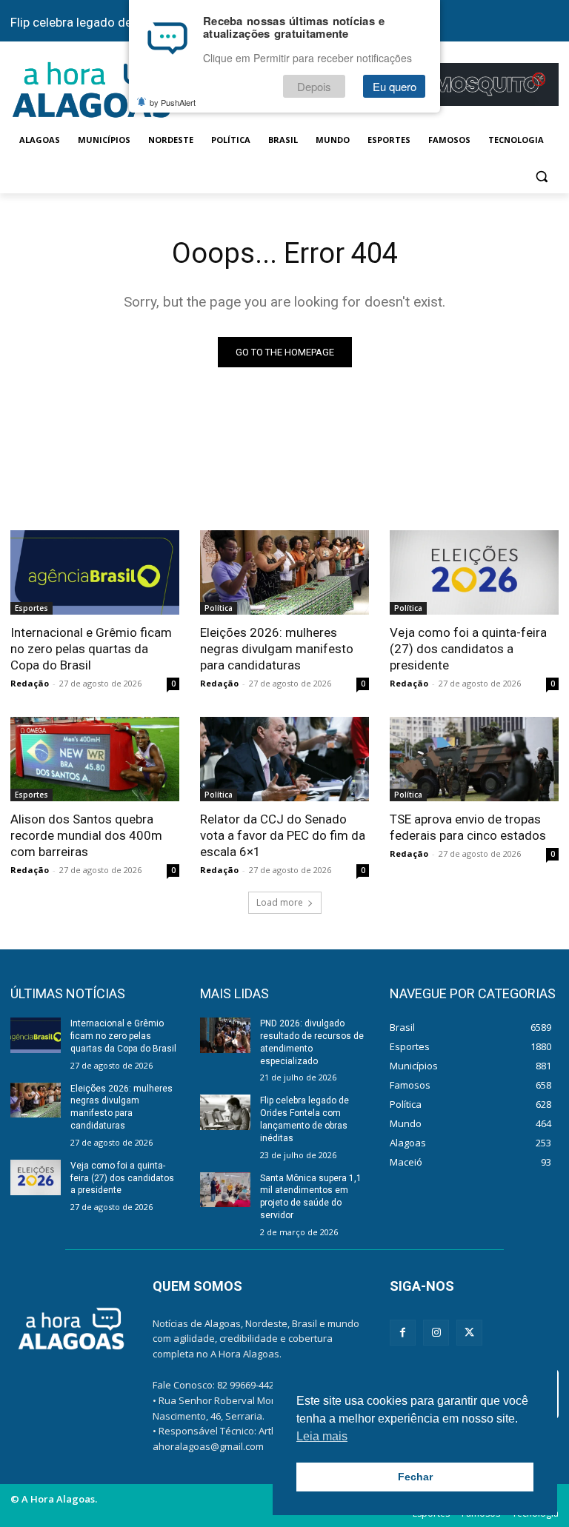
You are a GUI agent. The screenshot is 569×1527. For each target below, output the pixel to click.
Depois (314, 86)
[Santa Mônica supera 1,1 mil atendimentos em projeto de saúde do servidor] (225, 1190)
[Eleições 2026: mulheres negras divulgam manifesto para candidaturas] (284, 572)
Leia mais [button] (321, 1436)
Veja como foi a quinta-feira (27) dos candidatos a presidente (468, 648)
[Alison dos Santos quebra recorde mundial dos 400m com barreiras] (94, 759)
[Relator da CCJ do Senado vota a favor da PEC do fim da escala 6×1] (284, 759)
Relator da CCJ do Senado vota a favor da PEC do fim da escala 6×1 (282, 835)
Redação (29, 683)
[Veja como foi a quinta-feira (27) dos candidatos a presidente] (474, 572)
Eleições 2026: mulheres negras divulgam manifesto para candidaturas (276, 648)
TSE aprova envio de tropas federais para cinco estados (468, 827)
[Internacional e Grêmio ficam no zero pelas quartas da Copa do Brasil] (94, 572)
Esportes (31, 608)
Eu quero (394, 86)
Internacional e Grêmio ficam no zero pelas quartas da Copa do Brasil (91, 648)
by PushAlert (173, 102)
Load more (279, 902)
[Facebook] (403, 1333)
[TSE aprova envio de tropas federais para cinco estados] (474, 759)
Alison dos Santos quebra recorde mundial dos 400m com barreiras (86, 835)
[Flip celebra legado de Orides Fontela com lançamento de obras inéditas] (225, 1112)
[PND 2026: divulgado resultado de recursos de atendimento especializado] (225, 1035)
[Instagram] (436, 1333)
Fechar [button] (415, 1477)
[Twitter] (469, 1333)
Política (218, 608)
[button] (541, 175)
